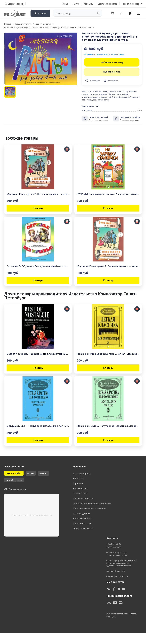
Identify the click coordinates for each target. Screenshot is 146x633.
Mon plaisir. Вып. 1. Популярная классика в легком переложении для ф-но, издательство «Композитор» (38, 426)
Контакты (89, 3)
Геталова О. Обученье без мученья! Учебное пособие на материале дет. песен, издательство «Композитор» (38, 266)
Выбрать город (15, 3)
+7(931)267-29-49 (113, 544)
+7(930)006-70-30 (113, 547)
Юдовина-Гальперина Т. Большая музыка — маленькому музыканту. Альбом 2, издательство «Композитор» (108, 266)
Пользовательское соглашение (89, 508)
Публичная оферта (83, 498)
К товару (38, 208)
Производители (81, 513)
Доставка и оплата (107, 3)
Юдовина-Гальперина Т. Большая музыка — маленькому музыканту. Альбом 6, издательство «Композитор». (38, 194)
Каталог (42, 13)
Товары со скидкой (83, 528)
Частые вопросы (82, 473)
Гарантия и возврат (132, 3)
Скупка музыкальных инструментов (92, 503)
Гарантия (78, 483)
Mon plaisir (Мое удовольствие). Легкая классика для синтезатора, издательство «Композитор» (108, 354)
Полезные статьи (82, 523)
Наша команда (80, 488)
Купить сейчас (111, 71)
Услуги (75, 3)
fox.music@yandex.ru (115, 571)
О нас (65, 3)
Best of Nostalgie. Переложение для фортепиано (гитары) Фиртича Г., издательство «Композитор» (38, 354)
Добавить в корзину (111, 62)
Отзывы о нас (80, 493)
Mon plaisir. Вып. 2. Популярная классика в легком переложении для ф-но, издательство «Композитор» (108, 426)
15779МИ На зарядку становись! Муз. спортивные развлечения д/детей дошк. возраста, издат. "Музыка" (108, 194)
